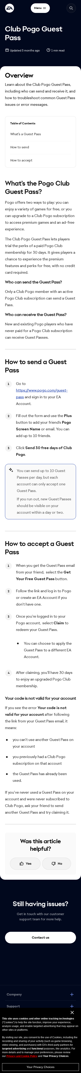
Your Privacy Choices (40, 1067)
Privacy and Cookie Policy (21, 1056)
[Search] (71, 8)
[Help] (9, 8)
